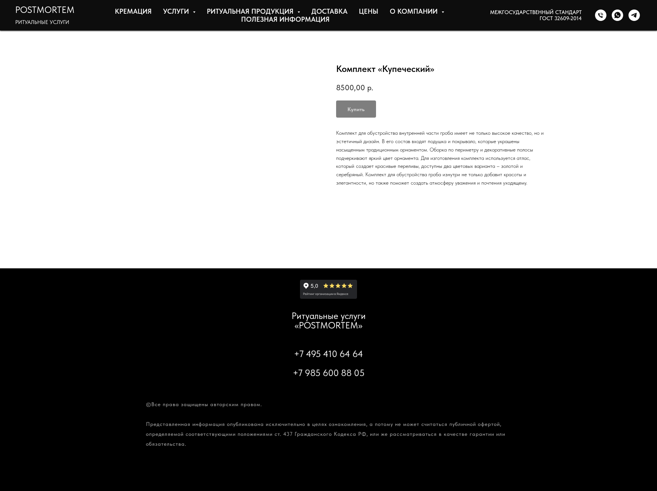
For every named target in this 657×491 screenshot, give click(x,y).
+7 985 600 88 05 (329, 372)
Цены (368, 11)
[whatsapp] (617, 15)
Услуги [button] (177, 11)
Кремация (133, 11)
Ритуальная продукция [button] (251, 11)
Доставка (329, 11)
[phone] (600, 15)
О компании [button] (415, 11)
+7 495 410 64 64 (328, 353)
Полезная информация (285, 19)
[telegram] (634, 15)
